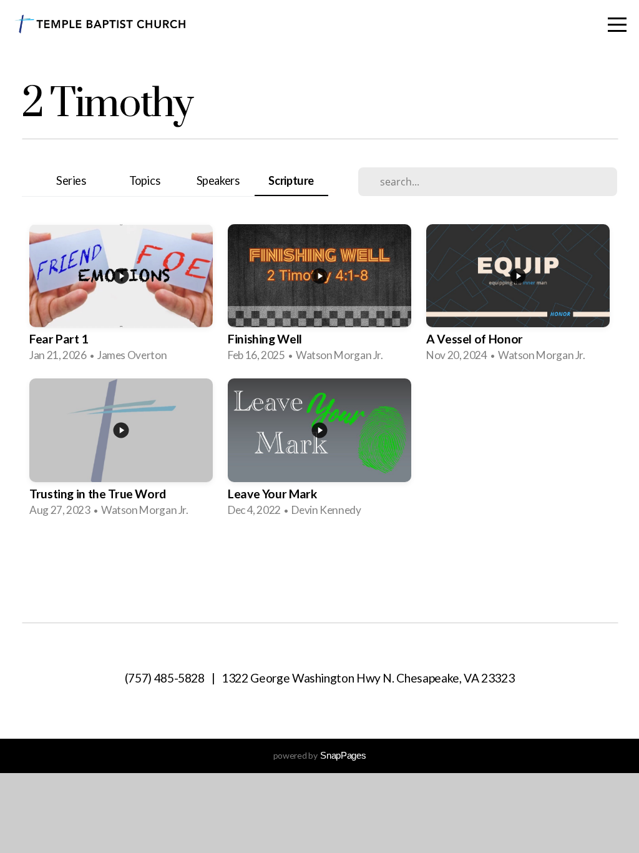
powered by (319, 755)
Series (71, 180)
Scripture (291, 180)
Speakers (218, 180)
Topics (144, 180)
